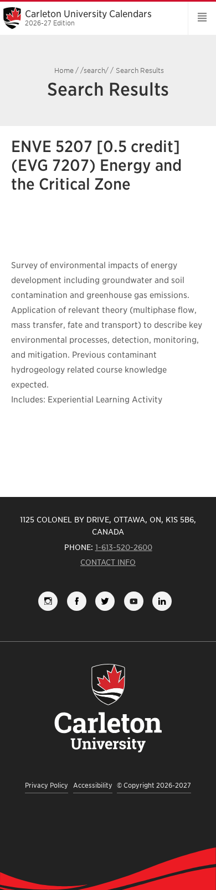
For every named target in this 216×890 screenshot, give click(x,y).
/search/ (94, 70)
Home (64, 70)
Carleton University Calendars (88, 17)
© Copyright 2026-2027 (154, 785)
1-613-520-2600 (123, 547)
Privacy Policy (46, 785)
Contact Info (108, 562)
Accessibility (92, 785)
